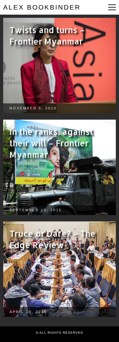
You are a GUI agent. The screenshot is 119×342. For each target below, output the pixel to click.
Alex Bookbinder (42, 7)
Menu (112, 7)
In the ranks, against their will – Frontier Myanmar (51, 143)
